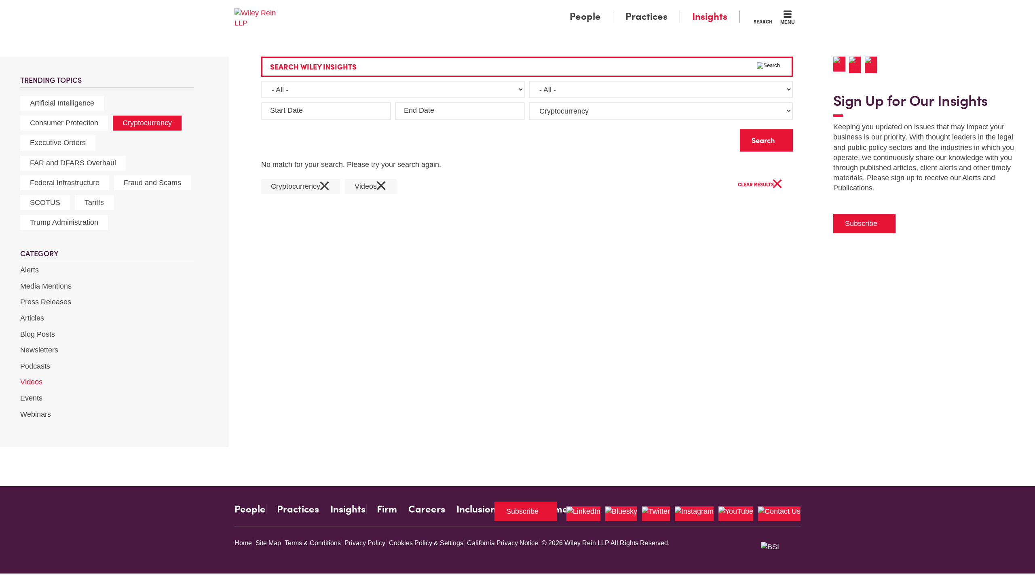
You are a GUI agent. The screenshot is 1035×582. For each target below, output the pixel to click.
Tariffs (94, 202)
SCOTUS (45, 202)
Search (763, 21)
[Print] (857, 65)
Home (243, 543)
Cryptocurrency (147, 123)
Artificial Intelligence (62, 103)
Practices (646, 16)
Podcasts (35, 366)
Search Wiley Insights (313, 67)
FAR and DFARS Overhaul (73, 163)
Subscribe (861, 223)
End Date (419, 110)
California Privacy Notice (502, 543)
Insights (709, 16)
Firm (387, 509)
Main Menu (493, 9)
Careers (426, 509)
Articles (32, 318)
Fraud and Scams (152, 183)
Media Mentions (46, 286)
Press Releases (45, 302)
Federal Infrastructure (64, 183)
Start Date (286, 110)
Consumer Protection (64, 123)
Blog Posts (37, 334)
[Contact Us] (779, 513)
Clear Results (760, 185)
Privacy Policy (364, 543)
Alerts (29, 270)
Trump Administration (64, 222)
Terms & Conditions (313, 543)
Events (31, 398)
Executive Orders (58, 143)
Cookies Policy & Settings (426, 543)
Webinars (35, 414)
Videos (31, 382)
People (585, 16)
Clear (721, 138)
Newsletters (39, 350)
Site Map (268, 543)
